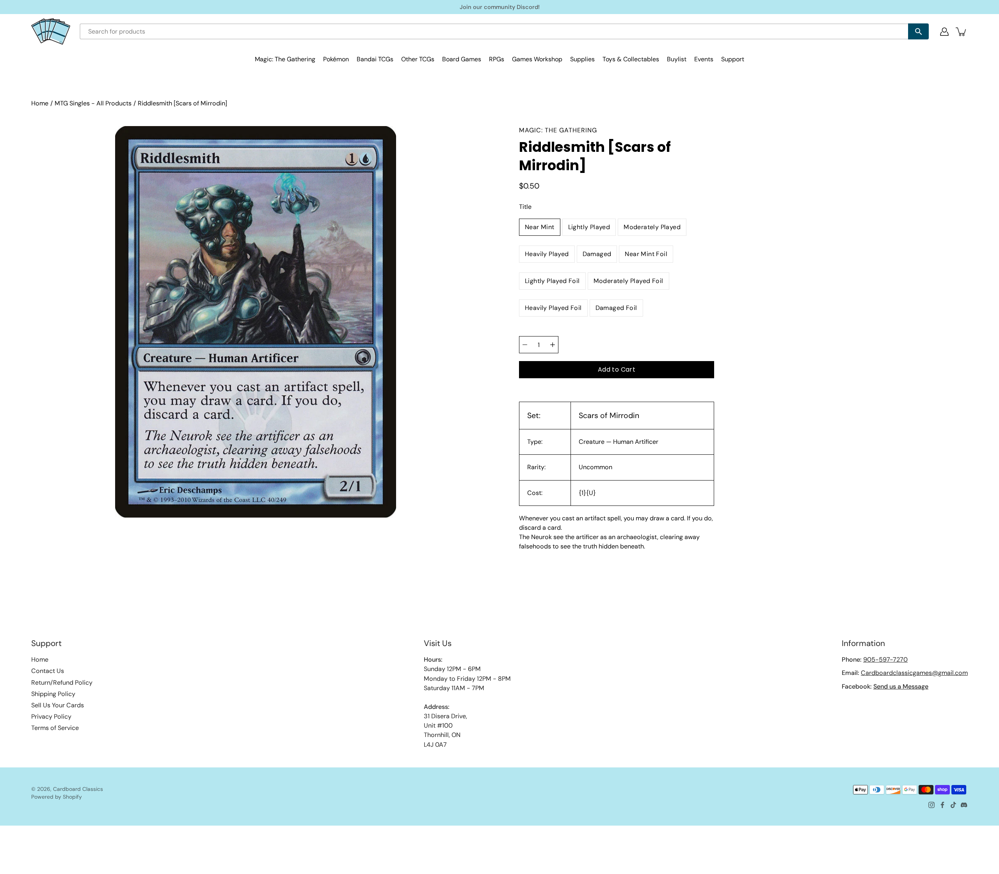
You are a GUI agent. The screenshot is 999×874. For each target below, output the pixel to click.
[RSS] (964, 805)
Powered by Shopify (56, 796)
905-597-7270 (885, 659)
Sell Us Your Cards (57, 705)
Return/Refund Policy (61, 682)
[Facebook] (942, 805)
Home (39, 103)
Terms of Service (55, 728)
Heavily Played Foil (553, 308)
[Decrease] (525, 344)
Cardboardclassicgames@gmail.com (914, 673)
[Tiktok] (953, 805)
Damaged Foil (616, 308)
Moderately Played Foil (628, 281)
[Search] (918, 31)
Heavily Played (547, 254)
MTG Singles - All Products (93, 103)
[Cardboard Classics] (50, 31)
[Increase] (552, 344)
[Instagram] (931, 805)
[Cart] (961, 31)
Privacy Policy (51, 716)
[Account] (944, 31)
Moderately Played (652, 227)
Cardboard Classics (78, 788)
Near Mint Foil (646, 254)
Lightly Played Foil (552, 281)
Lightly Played (589, 227)
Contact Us (47, 671)
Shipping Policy (53, 694)
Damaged (597, 254)
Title (525, 207)
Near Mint (540, 227)
